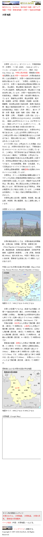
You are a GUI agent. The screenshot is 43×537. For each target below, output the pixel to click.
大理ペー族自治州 (21, 76)
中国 (9, 10)
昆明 (26, 169)
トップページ (18, 529)
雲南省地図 (17, 10)
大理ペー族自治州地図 (31, 10)
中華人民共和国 (21, 73)
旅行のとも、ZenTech (10, 7)
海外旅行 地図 (26, 7)
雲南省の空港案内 (13, 519)
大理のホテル (8, 516)
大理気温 (27, 516)
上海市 (26, 326)
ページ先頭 (6, 523)
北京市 (16, 323)
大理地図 (18, 516)
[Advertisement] (21, 39)
